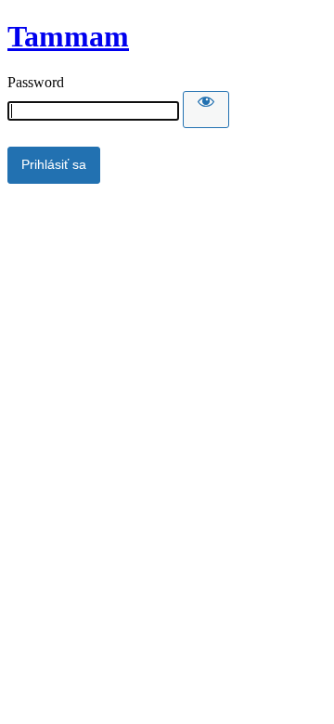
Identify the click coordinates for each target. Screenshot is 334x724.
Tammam (68, 36)
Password (35, 82)
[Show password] (206, 109)
